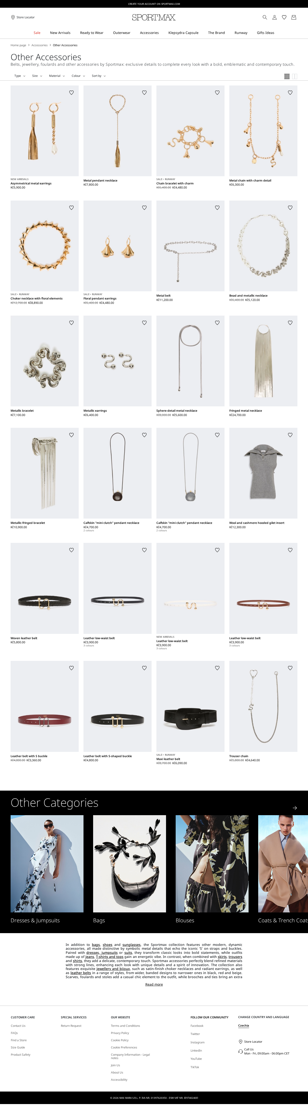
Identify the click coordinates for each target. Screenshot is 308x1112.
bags (96, 944)
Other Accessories (65, 45)
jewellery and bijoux (113, 968)
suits (128, 952)
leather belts (81, 972)
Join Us (115, 1065)
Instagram (198, 1042)
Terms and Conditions (125, 1025)
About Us (117, 1072)
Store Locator (253, 1042)
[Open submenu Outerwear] (133, 33)
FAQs (14, 1033)
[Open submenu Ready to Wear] (106, 33)
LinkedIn (196, 1050)
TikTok (195, 1067)
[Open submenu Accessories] (162, 33)
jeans (89, 956)
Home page (18, 45)
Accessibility (119, 1079)
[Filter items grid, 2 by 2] (294, 76)
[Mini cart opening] (299, 17)
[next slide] (295, 808)
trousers (235, 956)
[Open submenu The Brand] (228, 33)
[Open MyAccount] (279, 17)
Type (17, 76)
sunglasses (131, 944)
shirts (77, 960)
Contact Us (18, 1025)
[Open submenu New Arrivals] (73, 33)
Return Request (71, 1025)
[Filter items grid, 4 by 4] (287, 76)
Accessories (40, 45)
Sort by (96, 76)
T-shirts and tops (109, 956)
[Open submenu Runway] (250, 33)
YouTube (196, 1059)
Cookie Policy (119, 1040)
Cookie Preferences (124, 1047)
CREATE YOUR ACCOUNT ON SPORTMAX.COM (154, 4)
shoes (107, 944)
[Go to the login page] (274, 17)
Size (35, 76)
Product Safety (20, 1054)
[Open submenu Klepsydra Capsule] (201, 33)
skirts (222, 956)
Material (54, 76)
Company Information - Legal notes (130, 1056)
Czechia (243, 1025)
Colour (76, 76)
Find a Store (19, 1040)
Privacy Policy (120, 1033)
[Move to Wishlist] (71, 92)
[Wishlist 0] (284, 17)
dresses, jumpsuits (102, 952)
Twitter (195, 1034)
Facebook (197, 1026)
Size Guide (18, 1047)
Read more (154, 984)
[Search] (265, 17)
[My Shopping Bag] (293, 17)
